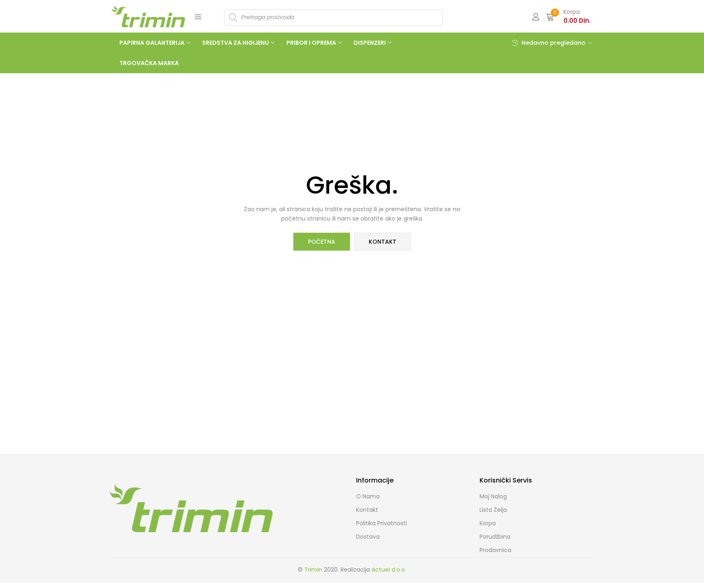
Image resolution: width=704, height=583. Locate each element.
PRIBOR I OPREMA (311, 43)
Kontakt (382, 242)
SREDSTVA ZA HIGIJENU (236, 43)
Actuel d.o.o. (389, 570)
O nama (368, 496)
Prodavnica (495, 550)
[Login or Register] (535, 16)
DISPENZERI (370, 43)
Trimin (313, 570)
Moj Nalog (493, 496)
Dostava (368, 537)
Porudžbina (495, 537)
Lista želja (493, 510)
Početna (321, 242)
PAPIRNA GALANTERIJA (152, 43)
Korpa (488, 523)
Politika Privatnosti (381, 523)
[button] (568, 16)
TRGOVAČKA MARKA (149, 63)
